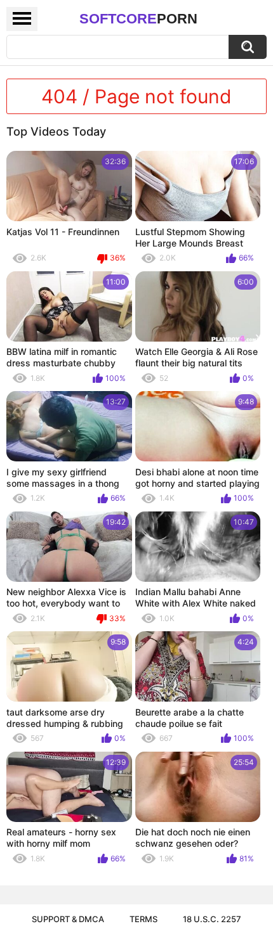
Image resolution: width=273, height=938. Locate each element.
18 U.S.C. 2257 (212, 919)
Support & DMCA (68, 919)
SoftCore (138, 19)
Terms (143, 919)
